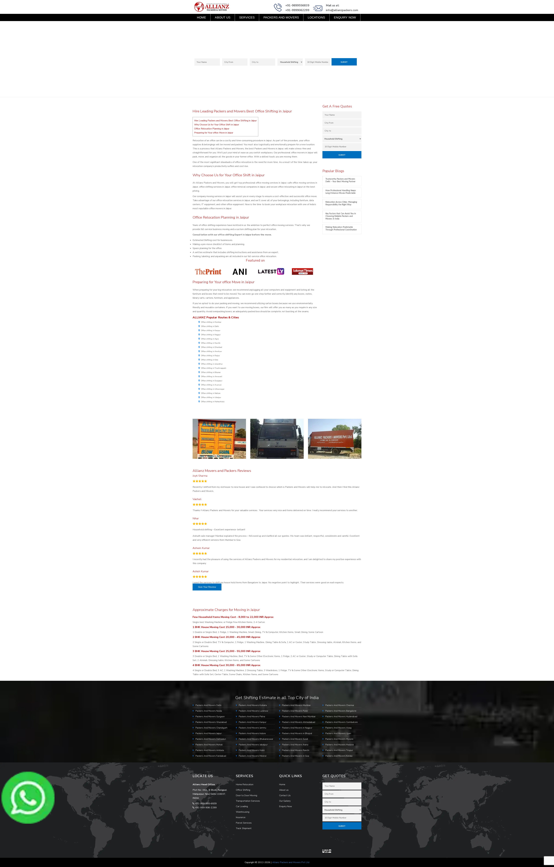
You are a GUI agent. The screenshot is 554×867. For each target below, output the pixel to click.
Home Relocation (244, 784)
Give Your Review (207, 587)
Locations (316, 17)
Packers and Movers (281, 17)
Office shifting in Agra (210, 339)
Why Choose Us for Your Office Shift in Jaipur (216, 124)
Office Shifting (243, 790)
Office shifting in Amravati (211, 376)
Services (247, 17)
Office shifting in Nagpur (211, 335)
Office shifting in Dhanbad (211, 347)
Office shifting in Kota (209, 360)
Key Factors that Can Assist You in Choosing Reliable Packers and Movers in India (340, 216)
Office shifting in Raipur (210, 355)
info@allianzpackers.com (342, 10)
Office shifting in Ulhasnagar (212, 389)
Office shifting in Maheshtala (212, 401)
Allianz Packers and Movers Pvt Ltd (290, 862)
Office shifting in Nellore (210, 393)
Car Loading (242, 806)
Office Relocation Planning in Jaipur (211, 128)
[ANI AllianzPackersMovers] (240, 271)
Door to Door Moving (246, 795)
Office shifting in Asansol (211, 385)
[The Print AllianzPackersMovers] (208, 271)
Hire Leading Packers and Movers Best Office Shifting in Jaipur (225, 120)
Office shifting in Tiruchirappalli (213, 368)
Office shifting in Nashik (210, 343)
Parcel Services (244, 822)
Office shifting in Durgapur (211, 381)
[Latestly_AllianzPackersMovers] (271, 271)
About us (222, 17)
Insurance (240, 817)
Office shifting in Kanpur (210, 330)
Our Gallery (285, 801)
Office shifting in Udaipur (211, 397)
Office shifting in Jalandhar (212, 364)
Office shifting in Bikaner (211, 372)
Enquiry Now (345, 17)
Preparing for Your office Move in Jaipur (213, 132)
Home (201, 17)
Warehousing (242, 811)
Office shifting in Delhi (210, 326)
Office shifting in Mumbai (211, 322)
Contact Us (206, 24)
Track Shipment (243, 828)
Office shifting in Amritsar (211, 351)
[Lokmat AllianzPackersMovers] (302, 271)
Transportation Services (248, 801)
